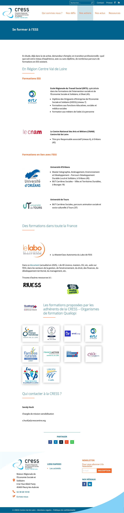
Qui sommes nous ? (52, 13)
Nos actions (85, 13)
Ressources (114, 13)
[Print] (61, 442)
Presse (109, 3)
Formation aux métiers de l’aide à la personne (73, 111)
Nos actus (100, 13)
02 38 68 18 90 (23, 492)
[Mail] (67, 442)
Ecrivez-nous (22, 496)
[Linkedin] (56, 442)
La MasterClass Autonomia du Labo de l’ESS (72, 254)
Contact (100, 3)
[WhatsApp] (72, 442)
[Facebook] (50, 442)
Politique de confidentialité (64, 510)
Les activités (55, 468)
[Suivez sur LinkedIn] (90, 484)
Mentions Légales (44, 510)
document (34, 265)
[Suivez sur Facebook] (84, 484)
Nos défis (71, 13)
